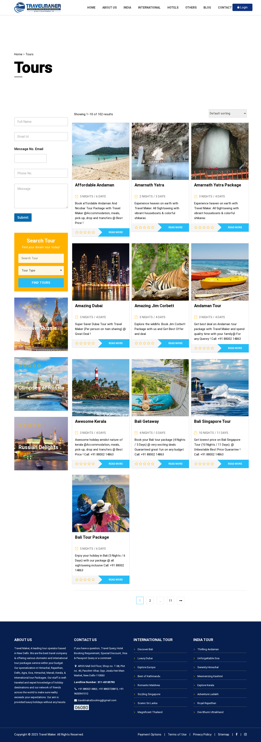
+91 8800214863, (88, 688)
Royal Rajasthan (206, 703)
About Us (109, 7)
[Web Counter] (81, 707)
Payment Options (149, 734)
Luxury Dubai (145, 658)
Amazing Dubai (89, 305)
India (127, 7)
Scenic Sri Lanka (147, 703)
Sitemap (223, 734)
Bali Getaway (147, 421)
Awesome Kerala (90, 421)
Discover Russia (37, 328)
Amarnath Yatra (149, 185)
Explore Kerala (205, 685)
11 (170, 600)
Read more (116, 232)
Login (243, 7)
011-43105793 (106, 682)
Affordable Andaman (94, 185)
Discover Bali (145, 649)
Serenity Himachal (208, 667)
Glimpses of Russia (41, 388)
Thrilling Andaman (208, 649)
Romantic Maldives (149, 685)
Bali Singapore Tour (212, 421)
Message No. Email (28, 149)
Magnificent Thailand (150, 712)
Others (191, 7)
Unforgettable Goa (208, 658)
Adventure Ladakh (208, 694)
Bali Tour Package (92, 537)
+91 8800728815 (108, 688)
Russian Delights (38, 447)
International (149, 7)
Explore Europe (146, 667)
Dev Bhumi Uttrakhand (210, 712)
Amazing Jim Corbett (154, 305)
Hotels (172, 7)
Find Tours (41, 283)
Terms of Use (177, 734)
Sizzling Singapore (149, 694)
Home (91, 7)
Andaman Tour (207, 305)
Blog (207, 7)
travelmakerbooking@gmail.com (96, 700)
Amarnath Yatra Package (217, 185)
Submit (23, 217)
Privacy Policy (202, 734)
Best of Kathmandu (149, 676)
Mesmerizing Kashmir (210, 676)
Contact (225, 7)
